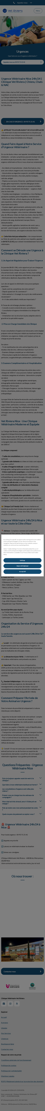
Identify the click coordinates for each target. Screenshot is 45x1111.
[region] (22, 555)
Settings (22, 560)
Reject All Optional (22, 566)
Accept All (22, 571)
